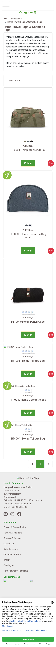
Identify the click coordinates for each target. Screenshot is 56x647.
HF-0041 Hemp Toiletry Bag (28, 360)
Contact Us (9, 543)
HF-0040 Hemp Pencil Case (28, 321)
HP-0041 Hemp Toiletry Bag (28, 438)
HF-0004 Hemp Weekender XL (28, 150)
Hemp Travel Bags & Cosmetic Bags (24, 22)
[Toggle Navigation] (6, 4)
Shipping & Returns (12, 538)
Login (29, 163)
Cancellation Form (12, 554)
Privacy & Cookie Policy (15, 527)
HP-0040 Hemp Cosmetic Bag (28, 399)
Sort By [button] (13, 80)
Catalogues (9, 565)
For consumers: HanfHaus (16, 571)
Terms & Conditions (13, 532)
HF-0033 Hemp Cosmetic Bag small (28, 235)
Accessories (16, 18)
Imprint (7, 560)
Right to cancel (11, 549)
